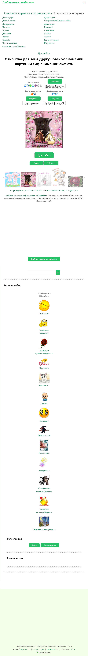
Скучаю (47, 37)
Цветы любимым (9, 43)
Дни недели (49, 24)
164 (48, 190)
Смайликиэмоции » (44, 331)
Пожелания (49, 30)
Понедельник (8, 24)
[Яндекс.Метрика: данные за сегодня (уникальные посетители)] (44, 652)
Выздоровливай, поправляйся (57, 21)
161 (37, 190)
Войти (34, 545)
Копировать (55, 81)
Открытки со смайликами (13, 46)
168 (62, 190)
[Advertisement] (44, 229)
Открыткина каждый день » (44, 510)
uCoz (73, 649)
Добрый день (50, 17)
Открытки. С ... (52, 649)
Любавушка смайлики (18, 2)
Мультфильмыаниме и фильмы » (44, 489)
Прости (5, 37)
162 (40, 190)
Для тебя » (44, 53)
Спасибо (6, 40)
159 (30, 190)
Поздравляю (49, 43)
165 (52, 190)
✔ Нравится (51, 163)
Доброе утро (7, 17)
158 (26, 190)
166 (55, 190)
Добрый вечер (8, 21)
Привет (5, 30)
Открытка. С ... (25, 649)
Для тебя (6, 33)
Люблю (47, 33)
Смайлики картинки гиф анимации (20, 195)
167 (59, 190)
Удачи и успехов (51, 40)
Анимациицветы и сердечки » (44, 352)
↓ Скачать (36, 163)
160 (33, 190)
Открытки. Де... (38, 649)
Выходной (48, 27)
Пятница (6, 27)
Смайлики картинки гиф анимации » (28, 13)
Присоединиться (50, 545)
